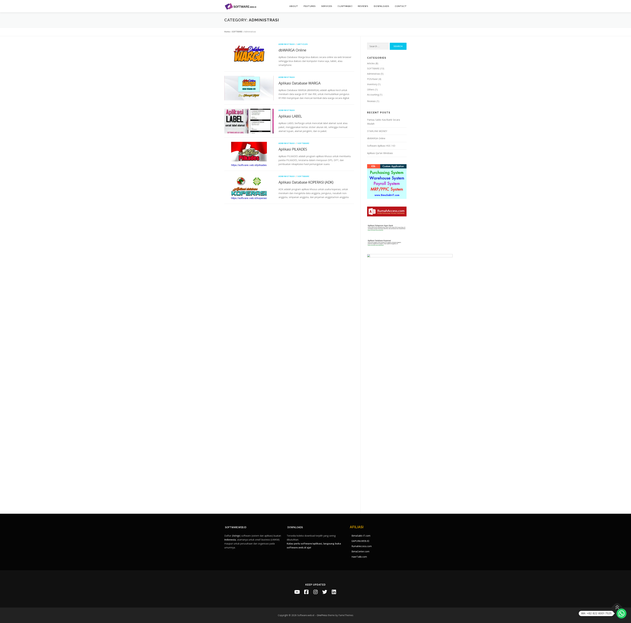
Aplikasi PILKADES (293, 149)
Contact (401, 6)
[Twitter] (324, 591)
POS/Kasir (372, 79)
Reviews (363, 6)
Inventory (372, 84)
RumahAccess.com (361, 546)
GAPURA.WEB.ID (360, 540)
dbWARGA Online (292, 49)
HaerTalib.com (359, 556)
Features (310, 6)
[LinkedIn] (333, 591)
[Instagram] (315, 591)
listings (236, 535)
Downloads (381, 6)
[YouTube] (297, 591)
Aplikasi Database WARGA (299, 83)
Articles (302, 44)
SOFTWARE (237, 31)
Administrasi (287, 44)
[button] (621, 613)
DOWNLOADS (295, 527)
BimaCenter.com (360, 551)
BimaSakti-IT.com (360, 535)
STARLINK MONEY (377, 131)
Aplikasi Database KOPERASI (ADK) (306, 182)
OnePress (322, 615)
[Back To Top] (617, 607)
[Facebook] (306, 591)
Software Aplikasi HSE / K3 (381, 145)
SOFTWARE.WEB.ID (235, 527)
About (293, 6)
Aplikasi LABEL (290, 116)
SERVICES (326, 6)
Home (227, 31)
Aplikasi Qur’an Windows (380, 153)
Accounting (373, 94)
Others (370, 89)
